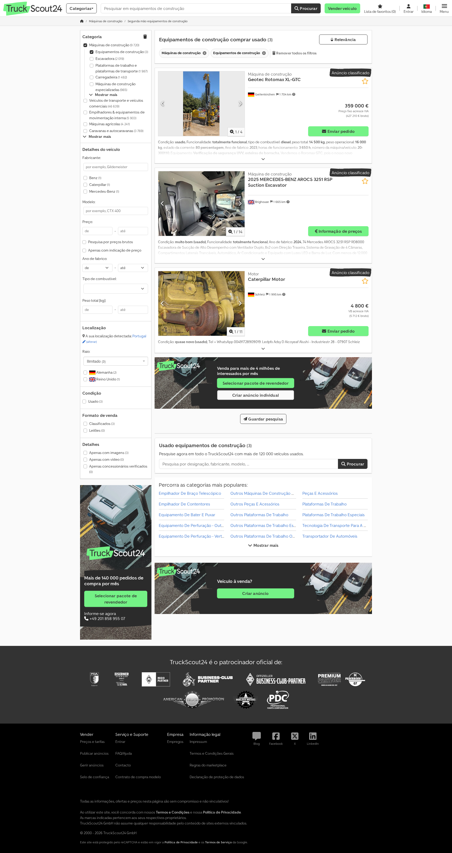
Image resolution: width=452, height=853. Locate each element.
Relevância (344, 39)
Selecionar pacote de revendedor (116, 599)
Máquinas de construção (114, 45)
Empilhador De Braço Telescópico (190, 493)
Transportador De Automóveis (329, 536)
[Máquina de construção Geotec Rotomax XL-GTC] (201, 103)
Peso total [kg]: (94, 300)
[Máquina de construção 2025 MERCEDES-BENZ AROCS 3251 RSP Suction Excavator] (201, 203)
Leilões (97, 430)
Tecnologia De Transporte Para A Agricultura (343, 525)
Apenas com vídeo (106, 459)
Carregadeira (111, 77)
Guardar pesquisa (265, 419)
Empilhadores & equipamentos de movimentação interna (117, 115)
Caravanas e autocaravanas (116, 130)
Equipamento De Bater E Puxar (187, 514)
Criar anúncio (255, 593)
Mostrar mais (265, 545)
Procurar (308, 8)
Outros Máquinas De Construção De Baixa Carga (274, 493)
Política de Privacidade (181, 842)
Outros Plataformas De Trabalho (259, 514)
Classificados (102, 423)
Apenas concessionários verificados (118, 469)
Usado (95, 401)
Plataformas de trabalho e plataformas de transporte (121, 68)
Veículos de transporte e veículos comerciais (116, 103)
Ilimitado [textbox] (96, 361)
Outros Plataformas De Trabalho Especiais (268, 525)
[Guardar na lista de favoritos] (365, 81)
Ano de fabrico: (94, 258)
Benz (95, 177)
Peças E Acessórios (320, 493)
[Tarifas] (115, 553)
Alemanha (105, 372)
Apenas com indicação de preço (114, 250)
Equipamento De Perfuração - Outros (193, 525)
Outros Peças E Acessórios (254, 504)
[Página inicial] (82, 21)
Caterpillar (99, 184)
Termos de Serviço (218, 842)
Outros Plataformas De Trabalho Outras (266, 536)
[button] (444, 8)
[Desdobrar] (263, 159)
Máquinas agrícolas (109, 124)
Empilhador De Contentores (184, 504)
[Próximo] (240, 103)
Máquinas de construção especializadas (115, 87)
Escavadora (109, 58)
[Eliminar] (204, 53)
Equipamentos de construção (121, 51)
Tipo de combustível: (99, 278)
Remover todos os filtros (296, 53)
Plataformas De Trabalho (324, 504)
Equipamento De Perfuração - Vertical (193, 536)
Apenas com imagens (108, 452)
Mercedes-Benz (104, 191)
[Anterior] (163, 103)
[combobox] (115, 361)
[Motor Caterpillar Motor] (201, 303)
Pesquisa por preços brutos (110, 242)
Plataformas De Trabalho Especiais (333, 514)
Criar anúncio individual (255, 395)
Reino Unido (107, 379)
